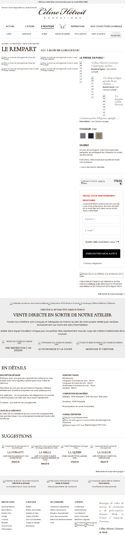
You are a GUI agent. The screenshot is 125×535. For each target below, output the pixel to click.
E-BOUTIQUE (47, 26)
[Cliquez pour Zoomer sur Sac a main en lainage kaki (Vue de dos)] (20, 64)
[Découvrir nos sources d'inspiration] (80, 525)
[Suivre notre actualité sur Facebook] (80, 522)
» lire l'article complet (99, 121)
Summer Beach (8, 506)
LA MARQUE (116, 26)
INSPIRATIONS (78, 26)
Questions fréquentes (59, 506)
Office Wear (7, 529)
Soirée (4, 516)
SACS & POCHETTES (31, 43)
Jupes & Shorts (98, 34)
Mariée (4, 522)
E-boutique (16, 43)
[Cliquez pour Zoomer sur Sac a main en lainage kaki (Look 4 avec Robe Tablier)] (59, 70)
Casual (5, 519)
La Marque (79, 506)
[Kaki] (100, 136)
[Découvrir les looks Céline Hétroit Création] (91, 522)
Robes (44, 34)
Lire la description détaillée (92, 167)
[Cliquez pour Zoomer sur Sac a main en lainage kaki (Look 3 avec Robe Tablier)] (20, 70)
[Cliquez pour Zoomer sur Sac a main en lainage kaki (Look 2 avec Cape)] (59, 64)
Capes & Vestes (33, 522)
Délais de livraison (58, 510)
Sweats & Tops (32, 513)
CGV (52, 522)
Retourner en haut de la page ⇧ (110, 471)
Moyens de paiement (59, 513)
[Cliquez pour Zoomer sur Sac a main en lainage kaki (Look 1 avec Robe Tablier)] (59, 59)
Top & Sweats (80, 34)
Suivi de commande (59, 516)
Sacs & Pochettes (115, 35)
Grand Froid (7, 526)
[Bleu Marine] (92, 136)
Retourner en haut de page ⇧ (111, 294)
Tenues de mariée (62, 34)
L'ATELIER (29, 26)
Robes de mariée (33, 510)
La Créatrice (80, 513)
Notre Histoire (80, 510)
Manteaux (26, 34)
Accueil (10, 26)
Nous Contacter (81, 516)
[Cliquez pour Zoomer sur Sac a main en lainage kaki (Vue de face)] (20, 59)
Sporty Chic (6, 513)
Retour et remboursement (61, 519)
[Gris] (84, 136)
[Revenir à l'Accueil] (62, 19)
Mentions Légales (82, 519)
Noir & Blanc (7, 510)
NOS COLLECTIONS (100, 26)
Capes (9, 34)
